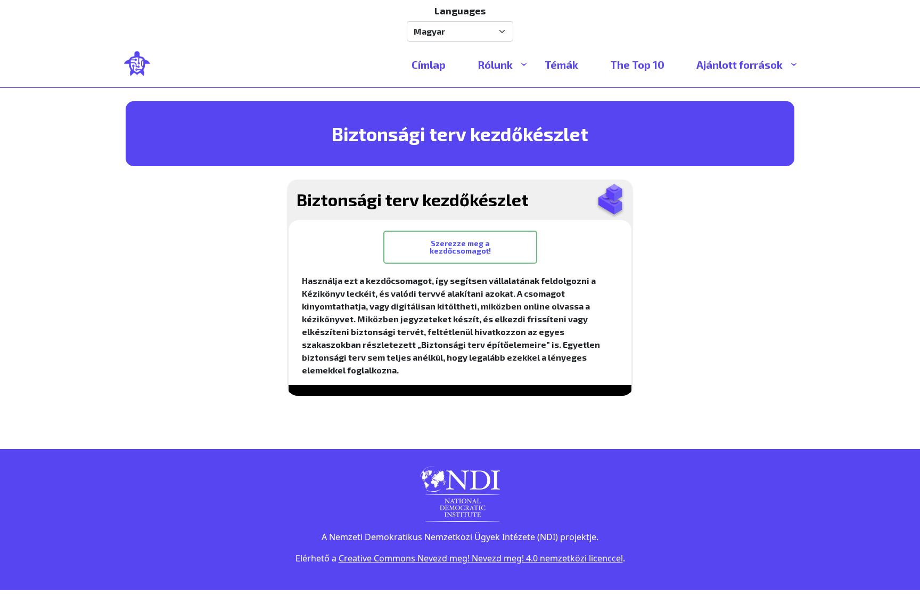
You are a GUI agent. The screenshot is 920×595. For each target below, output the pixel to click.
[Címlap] (141, 64)
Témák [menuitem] (561, 64)
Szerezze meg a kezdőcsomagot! (460, 247)
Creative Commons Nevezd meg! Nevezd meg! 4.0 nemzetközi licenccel (481, 558)
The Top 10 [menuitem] (637, 64)
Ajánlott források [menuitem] (739, 64)
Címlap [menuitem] (429, 64)
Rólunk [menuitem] (495, 64)
